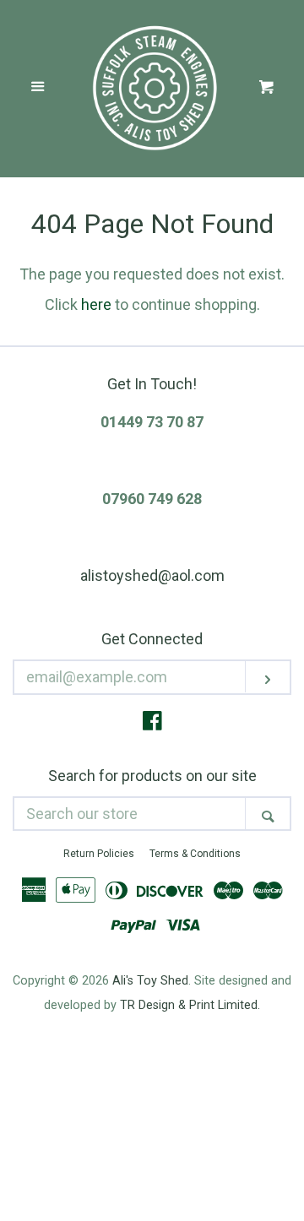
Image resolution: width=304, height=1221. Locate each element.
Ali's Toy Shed (150, 981)
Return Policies (98, 854)
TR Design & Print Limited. (190, 1005)
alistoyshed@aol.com (152, 575)
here (96, 304)
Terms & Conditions (195, 854)
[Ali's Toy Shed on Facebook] (152, 723)
